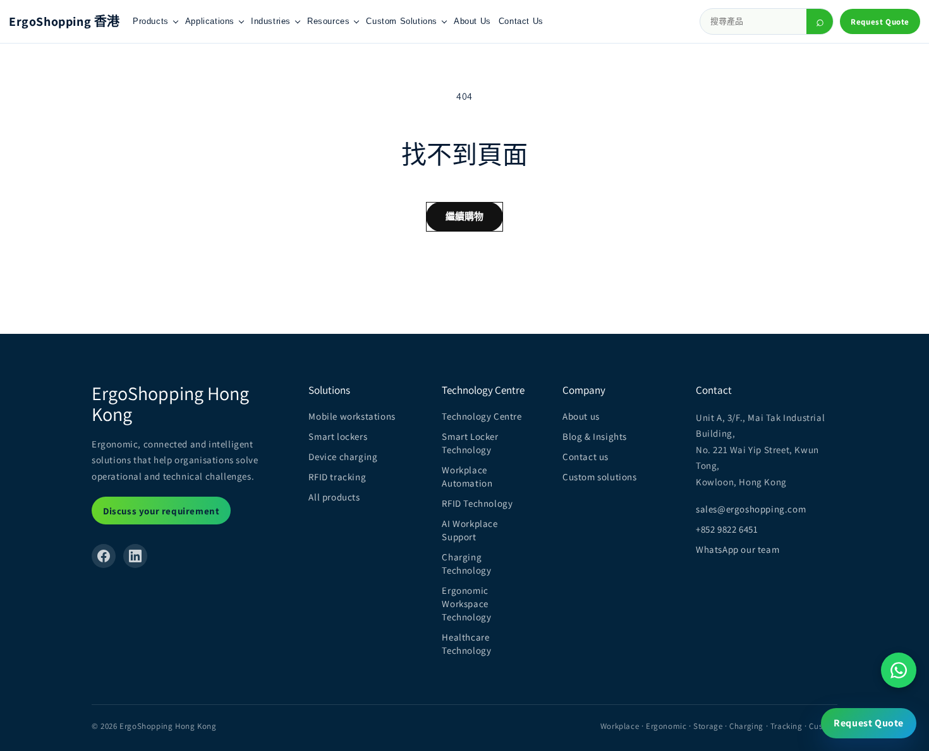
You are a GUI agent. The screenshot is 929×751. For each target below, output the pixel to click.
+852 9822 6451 (727, 529)
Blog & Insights (594, 436)
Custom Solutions (401, 21)
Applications (209, 21)
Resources (328, 21)
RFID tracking (337, 477)
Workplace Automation (467, 476)
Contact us (585, 457)
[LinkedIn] (135, 556)
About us (581, 416)
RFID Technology (477, 503)
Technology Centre (481, 416)
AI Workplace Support (469, 530)
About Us (472, 21)
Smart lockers (337, 436)
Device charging (342, 457)
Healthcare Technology (466, 643)
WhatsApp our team (737, 549)
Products (151, 21)
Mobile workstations (351, 416)
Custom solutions (599, 477)
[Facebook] (104, 556)
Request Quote (880, 21)
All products (334, 497)
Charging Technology (466, 563)
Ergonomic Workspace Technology (466, 603)
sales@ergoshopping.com (751, 509)
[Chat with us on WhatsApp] (898, 670)
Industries (271, 21)
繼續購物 (465, 216)
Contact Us (521, 21)
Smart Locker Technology (470, 443)
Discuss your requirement (161, 511)
